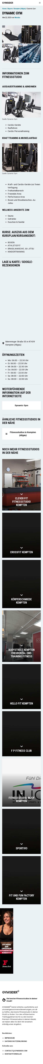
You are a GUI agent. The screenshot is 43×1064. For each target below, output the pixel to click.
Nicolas (17, 17)
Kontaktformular (13, 1054)
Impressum (10, 1038)
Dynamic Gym (21, 405)
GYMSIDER (7, 3)
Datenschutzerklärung (16, 1041)
